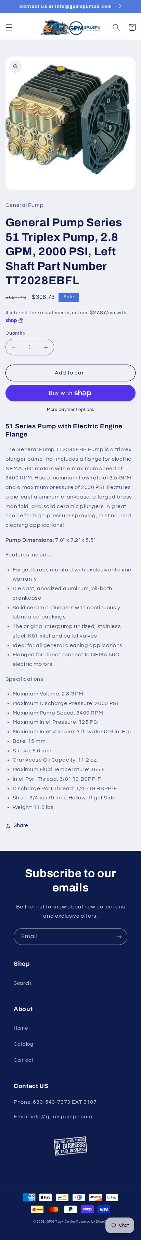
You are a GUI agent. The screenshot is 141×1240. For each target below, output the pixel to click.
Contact (23, 1060)
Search (22, 983)
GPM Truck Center (61, 1221)
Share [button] (21, 825)
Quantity (15, 333)
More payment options (70, 410)
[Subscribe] (119, 936)
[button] (9, 27)
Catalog (23, 1044)
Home (21, 1028)
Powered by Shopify (92, 1221)
